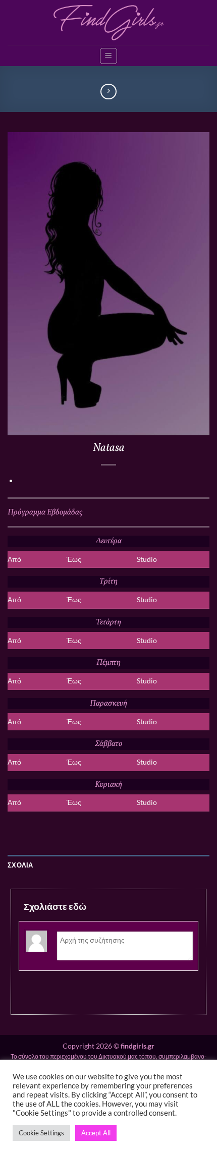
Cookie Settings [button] (41, 1133)
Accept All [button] (96, 1133)
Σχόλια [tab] (20, 865)
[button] (108, 56)
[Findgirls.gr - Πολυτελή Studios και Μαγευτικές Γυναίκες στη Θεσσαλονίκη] (108, 23)
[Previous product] (108, 91)
